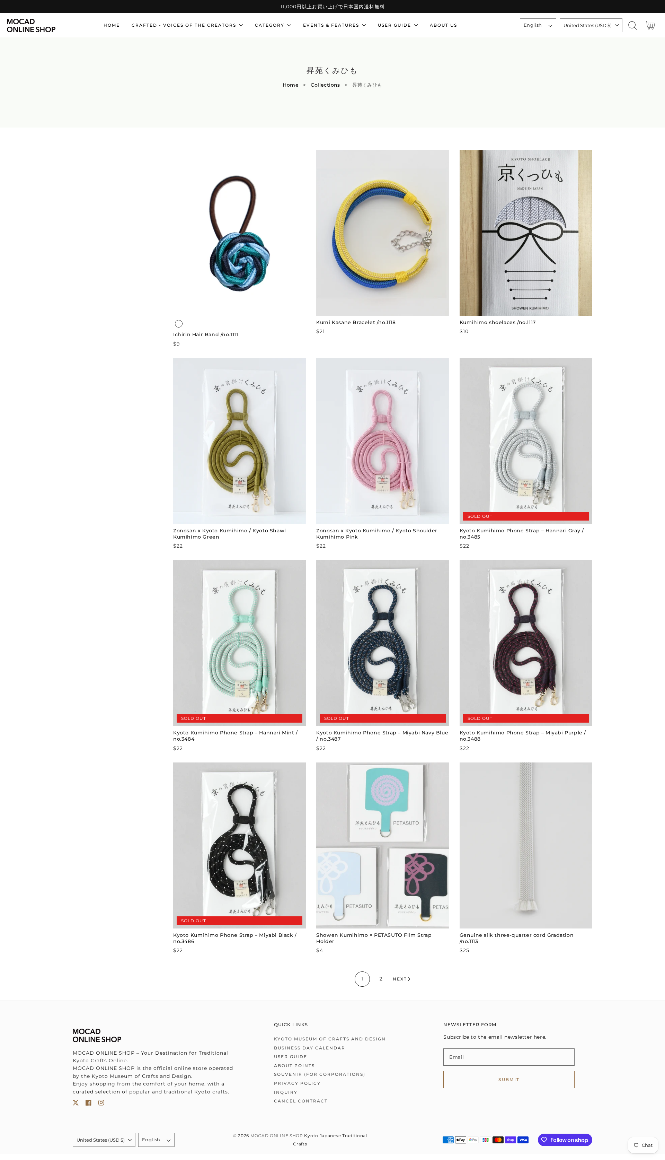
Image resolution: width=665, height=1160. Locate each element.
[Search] (632, 25)
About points (294, 1065)
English (533, 25)
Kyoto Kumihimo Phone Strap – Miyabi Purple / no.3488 (523, 736)
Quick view (239, 308)
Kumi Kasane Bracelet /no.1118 (356, 322)
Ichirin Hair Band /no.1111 (205, 334)
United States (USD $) (588, 25)
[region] (332, 6)
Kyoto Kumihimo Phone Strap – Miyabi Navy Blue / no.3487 (382, 736)
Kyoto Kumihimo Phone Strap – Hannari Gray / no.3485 (522, 533)
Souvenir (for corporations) (319, 1074)
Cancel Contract (301, 1101)
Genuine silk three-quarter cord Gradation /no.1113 (517, 938)
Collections (325, 85)
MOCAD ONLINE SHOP (276, 1135)
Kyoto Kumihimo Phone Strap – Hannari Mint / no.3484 (235, 736)
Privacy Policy (297, 1083)
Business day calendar (309, 1047)
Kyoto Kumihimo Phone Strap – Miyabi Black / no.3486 (235, 938)
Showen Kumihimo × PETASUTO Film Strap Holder (374, 938)
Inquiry (286, 1092)
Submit (509, 1079)
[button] (632, 25)
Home (291, 85)
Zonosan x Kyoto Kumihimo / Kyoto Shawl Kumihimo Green (229, 533)
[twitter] (76, 1104)
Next (400, 979)
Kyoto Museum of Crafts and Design (330, 1038)
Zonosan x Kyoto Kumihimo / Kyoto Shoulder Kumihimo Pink (376, 533)
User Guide (290, 1056)
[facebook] (88, 1104)
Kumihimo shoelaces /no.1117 (498, 322)
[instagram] (101, 1104)
